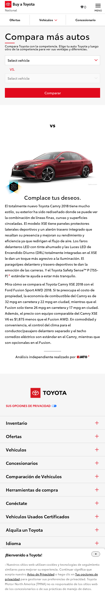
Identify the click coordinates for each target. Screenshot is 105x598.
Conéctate (16, 503)
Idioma (13, 543)
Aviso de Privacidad (40, 574)
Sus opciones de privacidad (28, 405)
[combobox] (52, 60)
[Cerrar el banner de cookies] (95, 554)
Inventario (16, 423)
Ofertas (14, 436)
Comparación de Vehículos (34, 476)
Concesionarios (22, 463)
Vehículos (16, 449)
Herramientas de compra (32, 489)
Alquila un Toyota (24, 530)
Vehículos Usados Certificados (37, 516)
